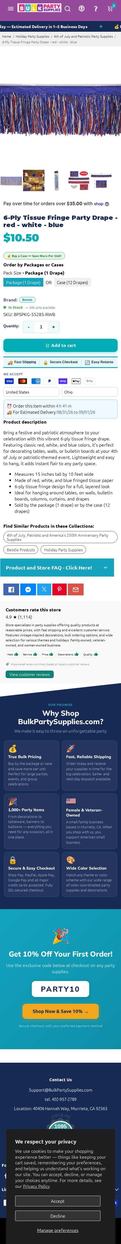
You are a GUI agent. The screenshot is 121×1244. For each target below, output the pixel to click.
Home (6, 36)
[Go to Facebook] (11, 589)
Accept (57, 1201)
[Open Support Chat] (95, 8)
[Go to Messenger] (28, 589)
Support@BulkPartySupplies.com (60, 1090)
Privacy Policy (36, 1186)
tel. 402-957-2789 (61, 1099)
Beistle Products (21, 549)
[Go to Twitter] (44, 589)
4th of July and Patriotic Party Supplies (83, 36)
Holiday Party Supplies (32, 36)
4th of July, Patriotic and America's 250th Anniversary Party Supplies (57, 537)
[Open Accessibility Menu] (81, 8)
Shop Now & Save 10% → (61, 1011)
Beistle (27, 299)
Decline (57, 1216)
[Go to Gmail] (76, 589)
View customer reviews (30, 674)
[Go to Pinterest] (59, 589)
